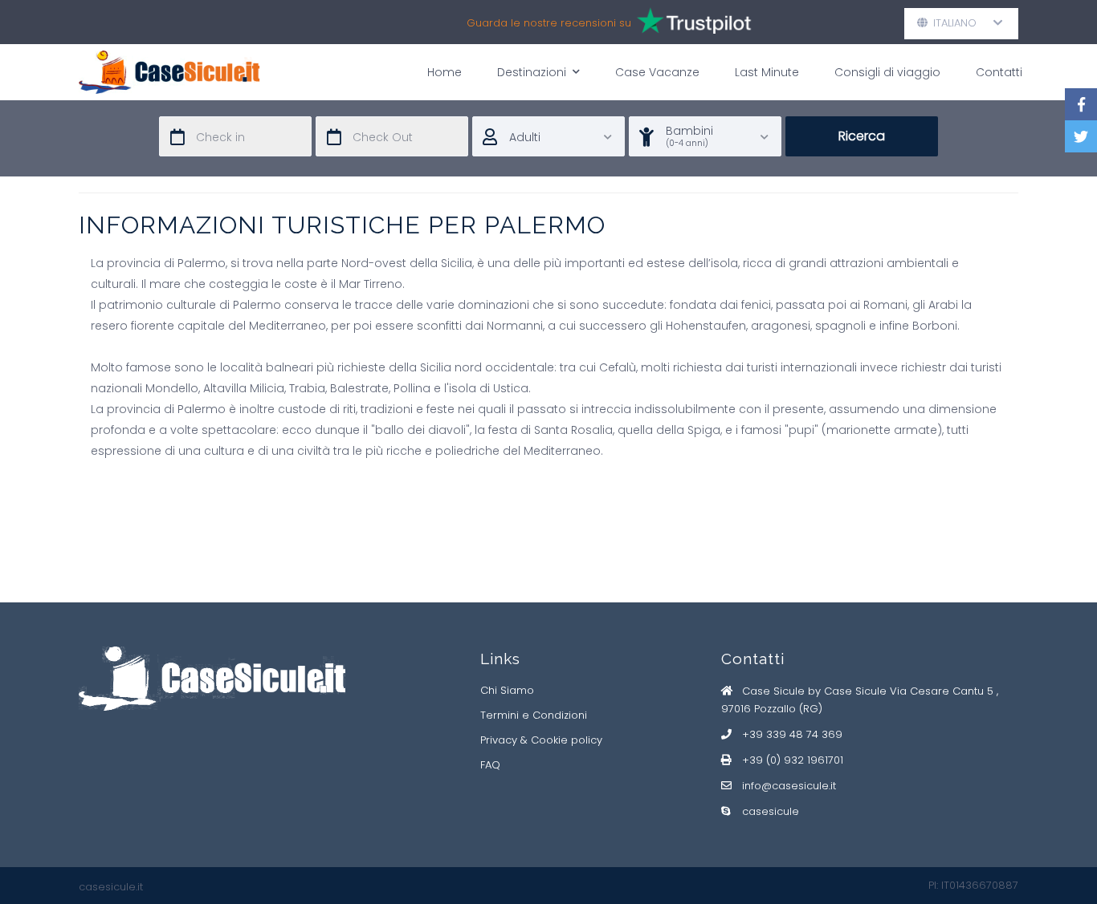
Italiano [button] (961, 22)
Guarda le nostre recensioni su (550, 22)
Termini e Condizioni (533, 715)
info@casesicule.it (789, 785)
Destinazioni (531, 72)
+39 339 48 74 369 (792, 734)
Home (444, 72)
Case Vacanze (657, 72)
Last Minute (767, 72)
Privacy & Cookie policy (541, 740)
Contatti (999, 72)
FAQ (490, 764)
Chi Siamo (507, 690)
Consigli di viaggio (887, 72)
